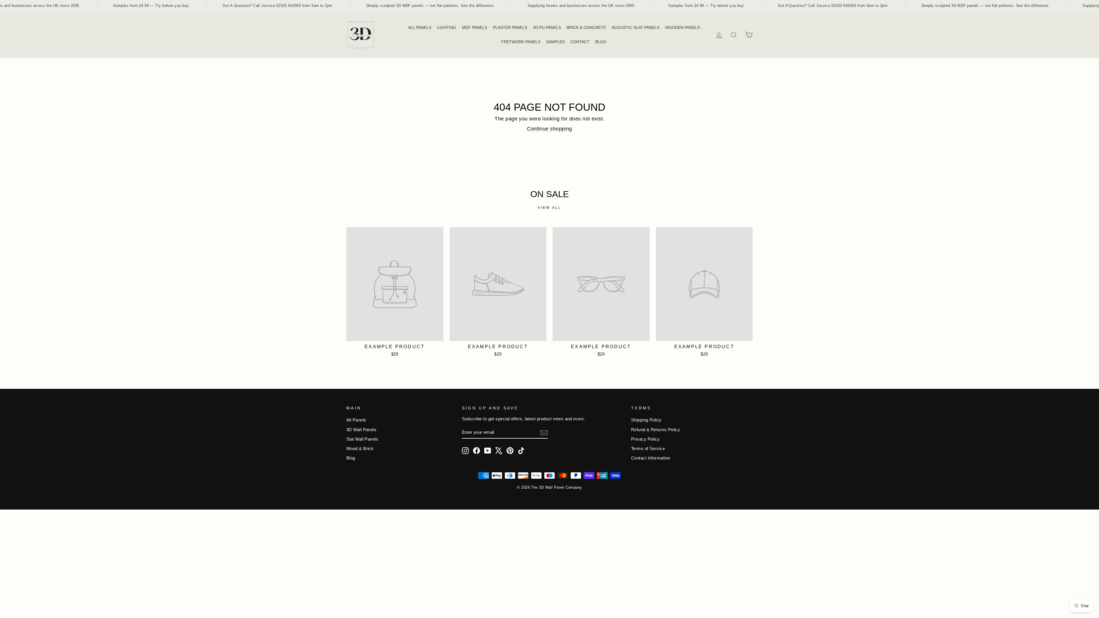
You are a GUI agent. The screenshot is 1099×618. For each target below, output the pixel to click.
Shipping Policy (646, 419)
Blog (350, 457)
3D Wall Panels (361, 429)
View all (550, 208)
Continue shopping (549, 129)
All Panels (356, 419)
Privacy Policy (645, 439)
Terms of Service (648, 448)
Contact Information (650, 457)
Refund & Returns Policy (655, 429)
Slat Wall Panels (362, 439)
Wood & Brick (359, 448)
